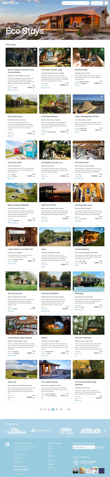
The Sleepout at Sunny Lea (51, 162)
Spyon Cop (12, 381)
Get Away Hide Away (83, 204)
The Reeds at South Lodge (51, 69)
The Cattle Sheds (82, 162)
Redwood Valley (81, 69)
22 (69, 409)
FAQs (49, 450)
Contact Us (51, 452)
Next (104, 430)
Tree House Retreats (49, 116)
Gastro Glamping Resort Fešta (87, 116)
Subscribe (99, 447)
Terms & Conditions (53, 469)
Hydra (43, 249)
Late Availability (97, 3)
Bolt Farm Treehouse (83, 337)
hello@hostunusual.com (20, 462)
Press (49, 446)
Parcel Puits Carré (15, 116)
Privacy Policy (51, 467)
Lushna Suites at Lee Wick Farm (20, 249)
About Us (50, 448)
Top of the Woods (15, 293)
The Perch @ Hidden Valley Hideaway (85, 383)
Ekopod (44, 337)
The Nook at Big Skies (50, 293)
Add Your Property (53, 461)
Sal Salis (8, 38)
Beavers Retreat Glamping (18, 204)
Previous (5, 430)
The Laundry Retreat (49, 381)
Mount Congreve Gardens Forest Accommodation (21, 70)
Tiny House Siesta (15, 162)
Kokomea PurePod (48, 204)
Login (49, 459)
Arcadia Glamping (82, 249)
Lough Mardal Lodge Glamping (20, 337)
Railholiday (79, 293)
